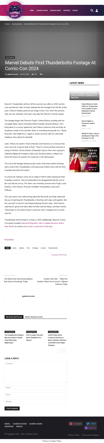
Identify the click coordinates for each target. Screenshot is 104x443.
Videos (75, 10)
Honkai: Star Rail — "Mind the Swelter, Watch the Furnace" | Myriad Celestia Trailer (52, 281)
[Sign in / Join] (96, 11)
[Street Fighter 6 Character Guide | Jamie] (73, 123)
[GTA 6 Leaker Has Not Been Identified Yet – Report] (35, 327)
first (28, 248)
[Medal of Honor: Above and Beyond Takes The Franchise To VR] (75, 136)
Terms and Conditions (90, 435)
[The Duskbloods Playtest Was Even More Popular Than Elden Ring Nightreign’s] (14, 327)
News (32, 10)
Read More (9, 240)
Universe (66, 10)
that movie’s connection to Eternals (37, 226)
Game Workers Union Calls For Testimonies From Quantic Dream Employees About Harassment (90, 108)
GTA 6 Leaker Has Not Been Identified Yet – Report (34, 337)
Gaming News (55, 10)
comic (14, 248)
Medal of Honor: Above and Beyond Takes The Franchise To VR (90, 136)
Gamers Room (42, 10)
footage (35, 248)
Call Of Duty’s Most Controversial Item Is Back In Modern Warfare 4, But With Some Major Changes (57, 340)
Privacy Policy (73, 435)
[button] (93, 10)
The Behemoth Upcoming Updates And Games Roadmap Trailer (18, 280)
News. (7, 424)
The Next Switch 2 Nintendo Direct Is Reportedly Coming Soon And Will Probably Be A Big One (84, 94)
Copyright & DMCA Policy (59, 255)
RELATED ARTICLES (14, 317)
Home (7, 24)
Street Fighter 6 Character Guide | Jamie (88, 123)
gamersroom (12, 74)
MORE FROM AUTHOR (34, 317)
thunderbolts (53, 248)
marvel (43, 248)
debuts (21, 248)
